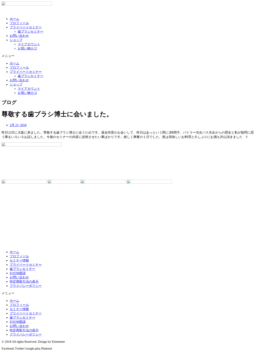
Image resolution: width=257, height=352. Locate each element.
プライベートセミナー (26, 27)
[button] (128, 56)
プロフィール (19, 23)
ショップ (16, 40)
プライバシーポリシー (26, 285)
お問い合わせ (19, 35)
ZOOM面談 (18, 273)
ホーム (14, 19)
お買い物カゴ (27, 48)
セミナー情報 (19, 260)
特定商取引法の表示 (24, 281)
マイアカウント (29, 44)
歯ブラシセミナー (30, 31)
